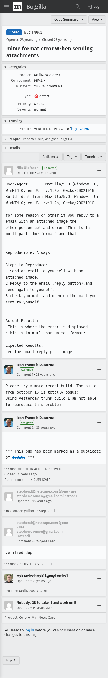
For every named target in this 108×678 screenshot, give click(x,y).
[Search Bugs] (78, 6)
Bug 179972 (33, 32)
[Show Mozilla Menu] (17, 6)
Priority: (24, 104)
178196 (18, 457)
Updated (23, 501)
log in (29, 630)
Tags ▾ (72, 157)
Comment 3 (25, 541)
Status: (25, 129)
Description (25, 173)
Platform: (23, 86)
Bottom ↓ (50, 157)
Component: (21, 80)
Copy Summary (66, 19)
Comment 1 (25, 374)
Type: (27, 96)
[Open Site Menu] (6, 6)
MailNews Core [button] (47, 75)
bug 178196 (80, 129)
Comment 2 (25, 427)
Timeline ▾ (93, 157)
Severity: (24, 109)
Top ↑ (11, 660)
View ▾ (97, 19)
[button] (95, 6)
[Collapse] (99, 170)
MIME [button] (39, 80)
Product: (24, 75)
